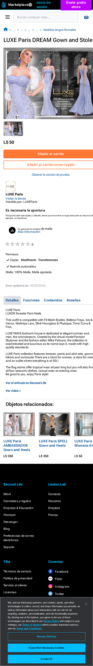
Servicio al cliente (15, 585)
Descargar (10, 522)
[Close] (86, 604)
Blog (6, 528)
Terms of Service (31, 624)
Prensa (53, 515)
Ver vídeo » (13, 390)
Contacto (54, 494)
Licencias (9, 592)
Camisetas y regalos (17, 501)
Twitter (59, 594)
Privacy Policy (51, 621)
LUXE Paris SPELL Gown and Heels (53, 443)
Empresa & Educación (18, 508)
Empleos (54, 508)
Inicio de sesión (44, 4)
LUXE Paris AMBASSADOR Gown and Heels (16, 445)
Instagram (61, 586)
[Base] (5, 29)
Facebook (61, 571)
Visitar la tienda (16, 198)
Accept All (46, 659)
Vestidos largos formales (59, 29)
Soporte (8, 547)
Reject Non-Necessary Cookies (46, 647)
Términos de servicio (17, 571)
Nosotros (54, 501)
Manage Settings (46, 636)
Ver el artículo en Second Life (26, 383)
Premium (9, 515)
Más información (29, 231)
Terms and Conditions (29, 628)
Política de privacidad (17, 578)
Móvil (7, 494)
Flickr (58, 579)
